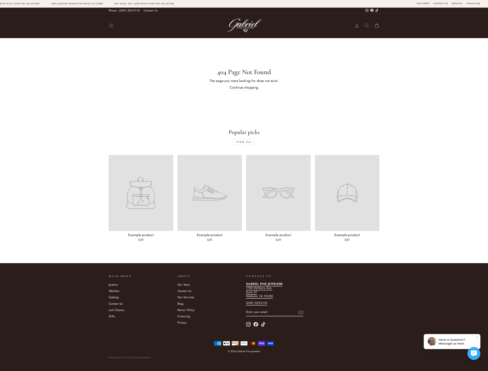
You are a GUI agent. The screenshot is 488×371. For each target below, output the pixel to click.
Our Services (185, 297)
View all (244, 142)
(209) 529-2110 (256, 303)
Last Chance (116, 310)
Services (457, 3)
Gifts (112, 316)
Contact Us (440, 3)
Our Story (423, 3)
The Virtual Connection (139, 357)
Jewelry (113, 285)
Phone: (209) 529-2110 (124, 10)
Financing (473, 3)
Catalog (114, 297)
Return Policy (186, 310)
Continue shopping (244, 87)
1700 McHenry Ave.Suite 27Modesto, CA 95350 (264, 290)
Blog (180, 304)
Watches (114, 291)
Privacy (182, 323)
